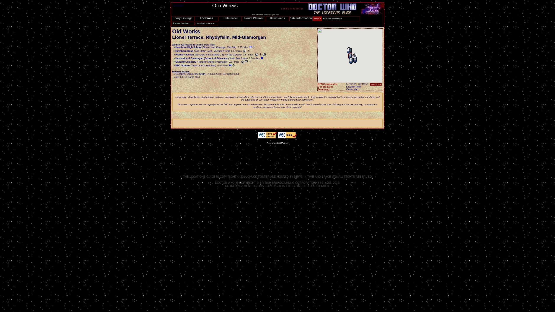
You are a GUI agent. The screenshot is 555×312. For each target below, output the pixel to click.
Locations (206, 18)
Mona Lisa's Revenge (214, 47)
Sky (177, 77)
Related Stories (180, 23)
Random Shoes (206, 61)
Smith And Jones (238, 58)
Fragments (221, 61)
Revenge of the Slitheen (207, 54)
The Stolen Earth (203, 51)
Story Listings (182, 18)
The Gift (231, 47)
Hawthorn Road (184, 51)
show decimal (376, 84)
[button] (351, 60)
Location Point (353, 86)
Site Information (301, 18)
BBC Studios (182, 65)
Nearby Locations (205, 23)
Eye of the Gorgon (231, 54)
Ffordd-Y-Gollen (184, 54)
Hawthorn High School (188, 47)
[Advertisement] (277, 156)
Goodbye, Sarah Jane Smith (190, 74)
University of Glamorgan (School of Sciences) (201, 58)
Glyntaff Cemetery (185, 61)
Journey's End (221, 51)
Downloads (277, 18)
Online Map (352, 89)
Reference (230, 18)
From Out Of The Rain (203, 65)
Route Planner (253, 18)
